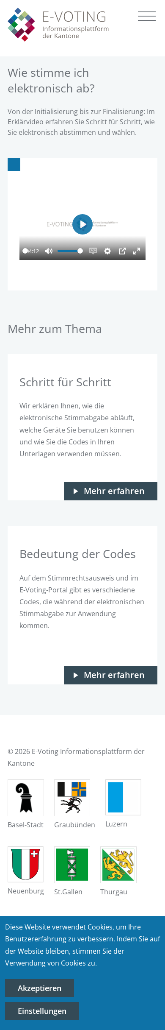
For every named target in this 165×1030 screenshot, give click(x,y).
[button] (147, 18)
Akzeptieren (39, 988)
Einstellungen (42, 1011)
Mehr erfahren (114, 491)
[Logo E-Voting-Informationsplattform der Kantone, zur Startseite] (58, 25)
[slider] (25, 251)
